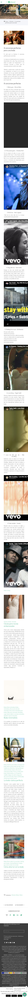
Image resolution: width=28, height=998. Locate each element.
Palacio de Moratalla (19, 776)
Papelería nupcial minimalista (10, 715)
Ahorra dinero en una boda (13, 861)
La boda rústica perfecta (13, 780)
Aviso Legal (6, 939)
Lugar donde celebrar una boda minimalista (14, 714)
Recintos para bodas (12, 764)
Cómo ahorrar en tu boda (14, 867)
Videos (21, 895)
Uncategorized (20, 764)
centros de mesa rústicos (9, 769)
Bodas (9, 621)
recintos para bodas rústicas (10, 778)
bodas (11, 766)
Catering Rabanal (19, 768)
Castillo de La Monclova (9, 768)
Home (6, 21)
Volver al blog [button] (7, 590)
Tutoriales (14, 621)
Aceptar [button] (8, 995)
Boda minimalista (11, 707)
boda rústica (7, 766)
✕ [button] (26, 986)
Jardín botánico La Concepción (14, 773)
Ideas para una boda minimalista (15, 712)
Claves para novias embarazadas (11, 625)
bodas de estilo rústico (19, 766)
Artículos (11, 21)
